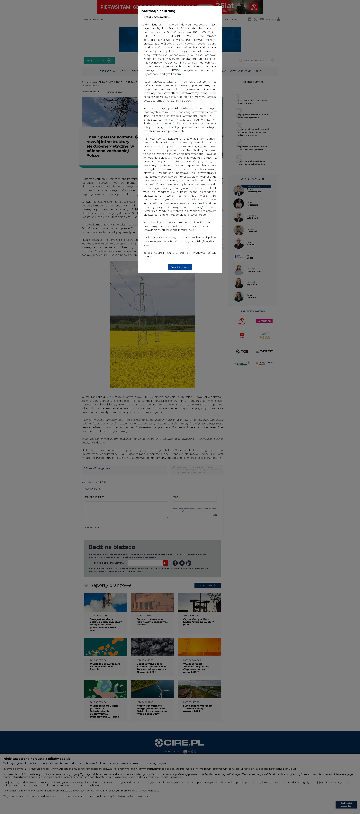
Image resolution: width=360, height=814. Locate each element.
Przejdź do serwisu (180, 267)
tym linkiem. (173, 74)
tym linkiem (164, 123)
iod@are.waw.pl (206, 207)
